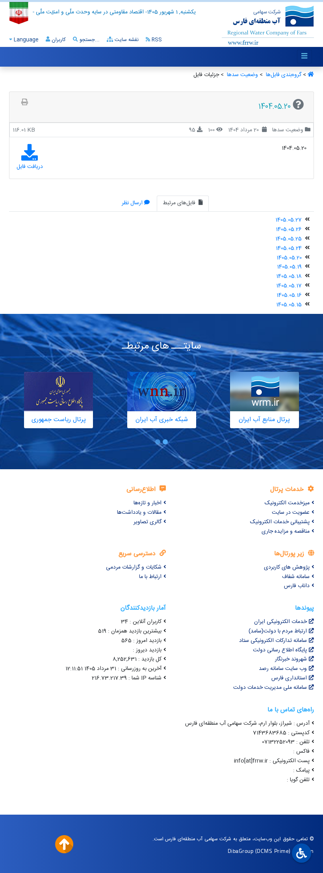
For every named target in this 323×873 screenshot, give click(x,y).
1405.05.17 (289, 286)
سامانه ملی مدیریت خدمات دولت (270, 687)
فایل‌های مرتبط (180, 203)
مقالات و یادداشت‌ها (139, 512)
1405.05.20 (289, 258)
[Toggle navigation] (304, 56)
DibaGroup (241, 850)
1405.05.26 (289, 229)
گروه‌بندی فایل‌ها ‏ (282, 75)
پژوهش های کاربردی (287, 567)
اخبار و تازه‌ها (148, 503)
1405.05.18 (289, 276)
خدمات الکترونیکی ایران (280, 622)
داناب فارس (297, 586)
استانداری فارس (289, 678)
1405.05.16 (289, 295)
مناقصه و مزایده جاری (286, 531)
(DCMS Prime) (273, 850)
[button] (165, 442)
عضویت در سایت (291, 512)
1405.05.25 (288, 239)
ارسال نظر (132, 203)
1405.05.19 (289, 267)
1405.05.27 (288, 220)
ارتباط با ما (150, 577)
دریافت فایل (30, 167)
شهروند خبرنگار (291, 659)
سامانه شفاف (296, 577)
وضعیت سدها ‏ (241, 75)
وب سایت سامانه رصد (283, 668)
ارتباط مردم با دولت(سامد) (278, 631)
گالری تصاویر (148, 522)
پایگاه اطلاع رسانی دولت (280, 650)
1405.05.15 (289, 305)
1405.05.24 (289, 248)
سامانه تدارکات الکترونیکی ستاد (273, 640)
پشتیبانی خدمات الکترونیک (280, 522)
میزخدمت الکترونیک (287, 503)
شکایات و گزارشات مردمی (134, 567)
